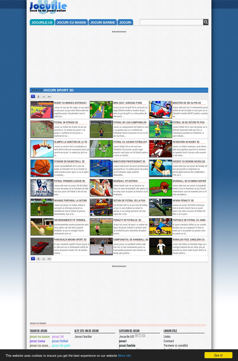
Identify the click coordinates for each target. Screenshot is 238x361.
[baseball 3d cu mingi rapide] (160, 187)
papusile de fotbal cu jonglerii (192, 220)
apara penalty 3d (183, 200)
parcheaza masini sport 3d (70, 239)
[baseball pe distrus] (101, 187)
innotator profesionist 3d (129, 161)
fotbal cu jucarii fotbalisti (130, 142)
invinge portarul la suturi (70, 200)
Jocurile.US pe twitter (140, 335)
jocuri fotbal (60, 341)
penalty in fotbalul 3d (127, 220)
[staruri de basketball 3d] (42, 168)
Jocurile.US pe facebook (144, 335)
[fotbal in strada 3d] (42, 129)
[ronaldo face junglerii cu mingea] (160, 246)
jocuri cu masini (71, 22)
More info (124, 355)
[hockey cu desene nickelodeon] (160, 168)
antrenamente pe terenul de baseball (77, 220)
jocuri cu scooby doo (41, 345)
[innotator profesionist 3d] (101, 168)
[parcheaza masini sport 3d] (42, 246)
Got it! (218, 355)
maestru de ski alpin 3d (187, 103)
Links (167, 336)
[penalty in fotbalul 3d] (101, 226)
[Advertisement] (119, 59)
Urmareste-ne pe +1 (136, 335)
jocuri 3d (58, 336)
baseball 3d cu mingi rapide (189, 181)
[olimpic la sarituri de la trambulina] (42, 148)
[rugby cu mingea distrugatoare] (42, 109)
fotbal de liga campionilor (129, 122)
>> (49, 96)
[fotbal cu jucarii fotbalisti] (101, 148)
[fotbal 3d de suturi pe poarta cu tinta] (160, 129)
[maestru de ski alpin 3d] (160, 109)
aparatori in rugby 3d (186, 142)
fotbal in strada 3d (66, 122)
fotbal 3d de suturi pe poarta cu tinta (196, 122)
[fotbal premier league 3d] (42, 187)
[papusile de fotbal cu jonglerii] (160, 226)
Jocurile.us (42, 22)
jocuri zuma (37, 341)
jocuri (125, 22)
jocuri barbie (102, 22)
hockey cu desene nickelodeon (191, 161)
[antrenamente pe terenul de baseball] (42, 226)
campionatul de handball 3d (130, 239)
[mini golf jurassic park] (101, 109)
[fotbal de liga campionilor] (101, 129)
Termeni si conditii (176, 345)
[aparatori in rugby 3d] (160, 148)
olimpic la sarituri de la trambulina (76, 142)
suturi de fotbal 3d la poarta (131, 200)
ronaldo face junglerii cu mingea (193, 239)
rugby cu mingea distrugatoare (73, 103)
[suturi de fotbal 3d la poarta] (101, 207)
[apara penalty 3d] (160, 207)
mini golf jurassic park (127, 103)
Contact (169, 341)
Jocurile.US (126, 336)
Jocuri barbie (83, 336)
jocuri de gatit (61, 345)
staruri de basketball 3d (69, 161)
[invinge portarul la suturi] (42, 207)
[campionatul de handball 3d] (101, 246)
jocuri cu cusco (40, 336)
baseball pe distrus (125, 181)
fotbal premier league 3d (69, 181)
